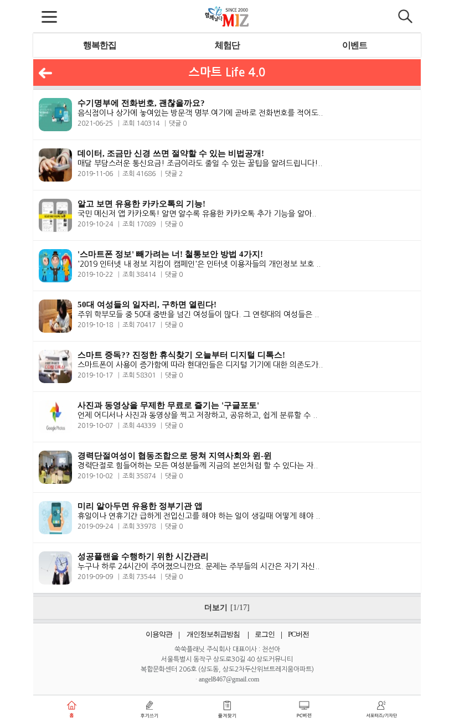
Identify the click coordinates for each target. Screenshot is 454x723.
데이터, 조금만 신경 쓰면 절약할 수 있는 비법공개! (171, 153)
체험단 (227, 45)
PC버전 (298, 634)
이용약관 (159, 634)
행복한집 (99, 45)
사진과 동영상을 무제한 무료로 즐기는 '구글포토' (168, 405)
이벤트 (354, 45)
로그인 (265, 634)
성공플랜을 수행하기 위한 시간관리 (143, 556)
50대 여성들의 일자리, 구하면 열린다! (147, 304)
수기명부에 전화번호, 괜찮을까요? (141, 103)
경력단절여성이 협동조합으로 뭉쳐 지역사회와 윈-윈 (175, 455)
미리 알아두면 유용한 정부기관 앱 (140, 506)
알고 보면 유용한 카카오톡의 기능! (141, 203)
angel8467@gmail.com (229, 679)
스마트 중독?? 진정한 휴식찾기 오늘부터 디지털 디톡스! (181, 354)
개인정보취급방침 (213, 634)
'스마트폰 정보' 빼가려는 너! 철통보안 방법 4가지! (170, 254)
